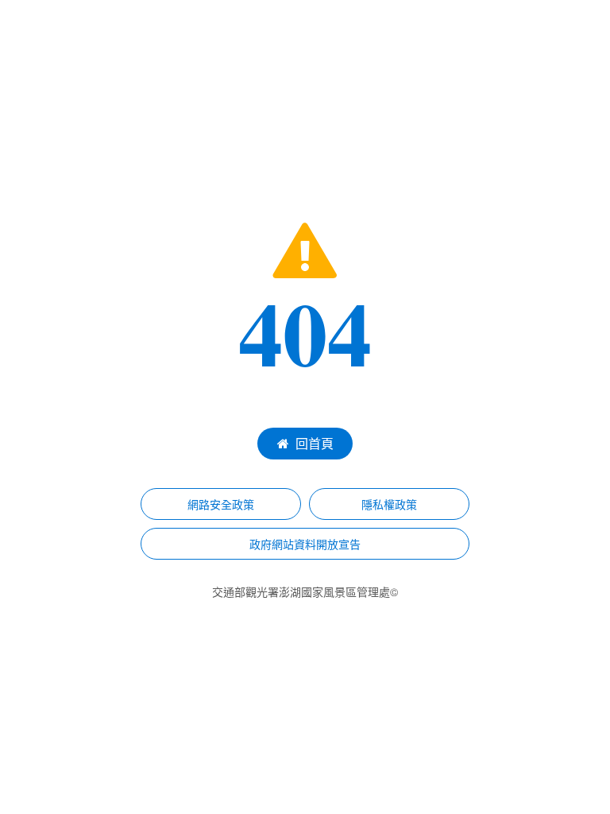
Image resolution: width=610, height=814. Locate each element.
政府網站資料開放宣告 (305, 544)
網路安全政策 (220, 504)
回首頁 (314, 443)
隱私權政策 (389, 504)
